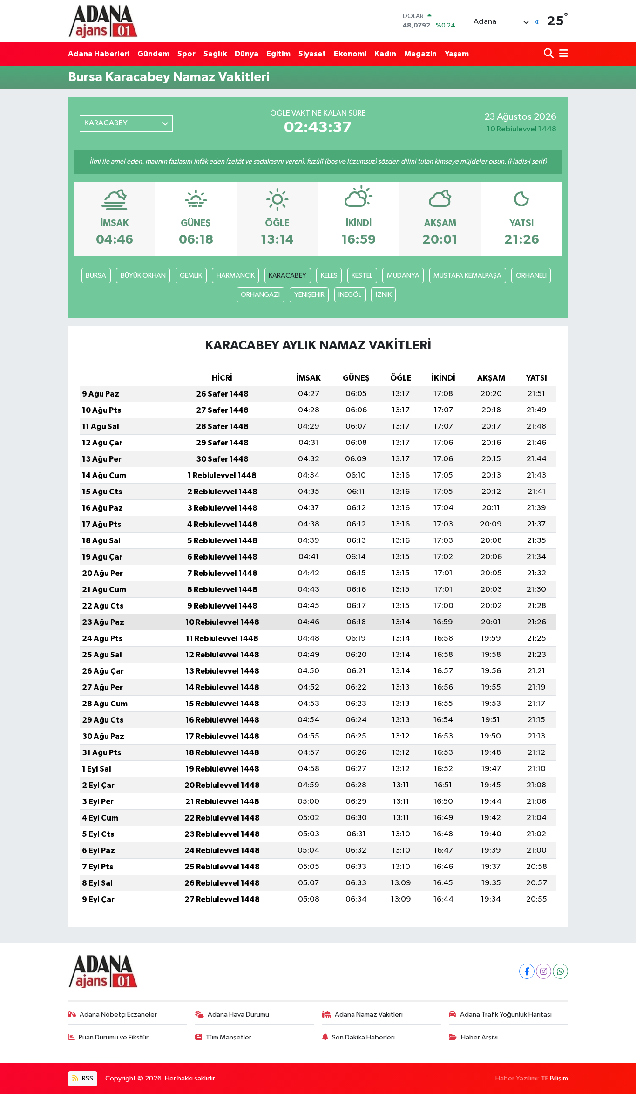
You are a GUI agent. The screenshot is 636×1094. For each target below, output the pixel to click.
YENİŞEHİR (309, 294)
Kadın (385, 54)
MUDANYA (403, 275)
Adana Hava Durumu (238, 1014)
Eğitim (278, 54)
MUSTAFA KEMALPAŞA (467, 275)
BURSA (96, 275)
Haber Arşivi (479, 1037)
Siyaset (312, 54)
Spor (186, 54)
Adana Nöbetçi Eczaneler (118, 1014)
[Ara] (549, 54)
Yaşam (457, 54)
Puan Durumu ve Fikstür (114, 1037)
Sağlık (215, 54)
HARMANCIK (236, 275)
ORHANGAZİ (260, 294)
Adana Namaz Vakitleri (369, 1014)
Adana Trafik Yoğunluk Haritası (506, 1014)
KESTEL (362, 275)
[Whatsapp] (560, 971)
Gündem (153, 54)
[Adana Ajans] (103, 21)
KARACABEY (287, 275)
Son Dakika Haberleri (363, 1037)
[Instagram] (543, 971)
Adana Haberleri (98, 54)
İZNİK (384, 294)
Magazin (420, 54)
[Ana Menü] (561, 54)
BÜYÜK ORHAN (143, 275)
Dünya (246, 54)
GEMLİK (191, 275)
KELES (329, 275)
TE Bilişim (554, 1078)
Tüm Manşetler (228, 1037)
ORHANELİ (531, 275)
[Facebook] (527, 971)
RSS (87, 1078)
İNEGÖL (349, 294)
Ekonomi (350, 54)
